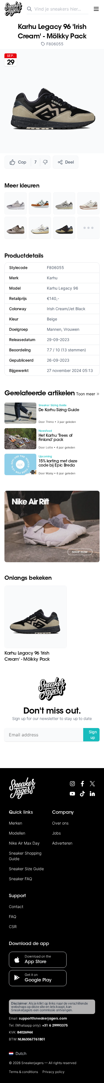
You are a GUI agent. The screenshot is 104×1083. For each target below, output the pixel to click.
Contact (16, 906)
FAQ (12, 916)
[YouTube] (72, 793)
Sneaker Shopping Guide (25, 856)
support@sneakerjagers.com (43, 1018)
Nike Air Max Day (24, 843)
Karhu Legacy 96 (62, 288)
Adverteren (62, 843)
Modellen (17, 833)
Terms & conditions (23, 1072)
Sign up (93, 734)
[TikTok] (82, 793)
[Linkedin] (92, 793)
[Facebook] (82, 783)
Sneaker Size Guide (26, 868)
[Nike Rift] (52, 526)
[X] (92, 783)
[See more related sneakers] (88, 228)
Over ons (60, 823)
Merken (15, 823)
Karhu (52, 277)
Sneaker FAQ (20, 878)
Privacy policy (53, 1072)
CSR (13, 926)
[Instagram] (72, 783)
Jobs (56, 833)
